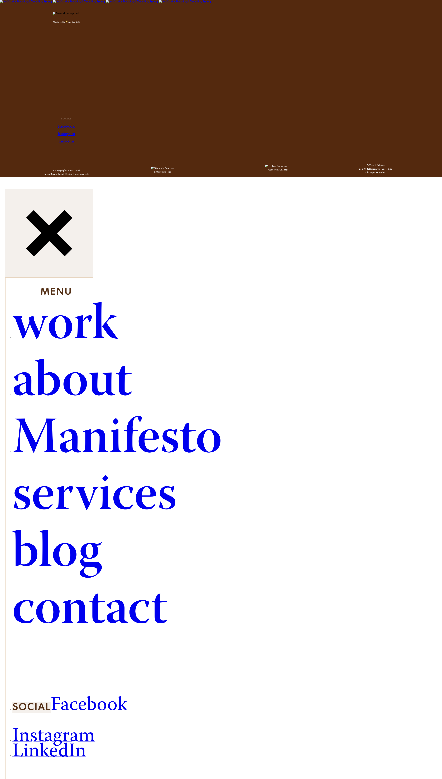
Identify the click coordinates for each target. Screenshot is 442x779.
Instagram (66, 134)
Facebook (66, 126)
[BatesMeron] (106, 1)
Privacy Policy (79, 178)
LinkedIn (66, 141)
